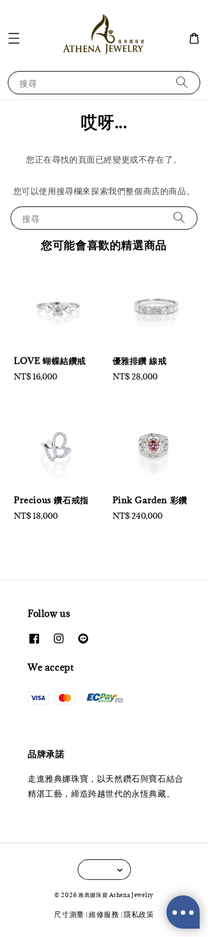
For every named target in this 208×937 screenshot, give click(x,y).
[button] (14, 38)
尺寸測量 (69, 914)
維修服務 (104, 914)
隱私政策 (139, 914)
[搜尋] (182, 82)
